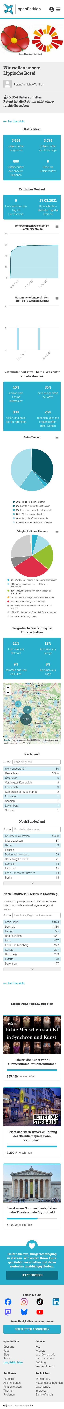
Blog (6, 1354)
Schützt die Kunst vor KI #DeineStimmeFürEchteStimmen (32, 1062)
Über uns (8, 1346)
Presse (7, 1358)
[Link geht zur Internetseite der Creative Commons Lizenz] (5, 1405)
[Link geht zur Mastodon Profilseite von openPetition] (8, 1312)
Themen (8, 1390)
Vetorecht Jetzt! (44, 1366)
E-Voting (40, 1362)
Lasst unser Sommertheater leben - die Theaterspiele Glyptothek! (32, 1210)
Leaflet (7, 740)
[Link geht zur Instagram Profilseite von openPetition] (24, 1301)
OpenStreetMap (51, 740)
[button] (52, 9)
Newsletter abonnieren (32, 1329)
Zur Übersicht (16, 121)
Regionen (9, 1394)
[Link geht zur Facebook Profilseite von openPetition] (8, 1301)
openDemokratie (45, 1354)
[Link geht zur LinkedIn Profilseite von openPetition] (56, 1301)
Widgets (40, 1350)
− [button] (8, 692)
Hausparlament (44, 1358)
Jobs (6, 1350)
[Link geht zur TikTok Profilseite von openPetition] (40, 1301)
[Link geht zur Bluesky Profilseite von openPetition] (24, 1312)
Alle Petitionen (12, 1382)
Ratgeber (8, 1378)
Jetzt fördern (32, 1275)
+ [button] (8, 687)
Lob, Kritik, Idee (13, 1362)
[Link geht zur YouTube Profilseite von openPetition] (40, 1312)
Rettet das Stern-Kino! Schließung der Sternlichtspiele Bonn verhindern (32, 1136)
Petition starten (12, 1386)
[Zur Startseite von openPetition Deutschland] (22, 9)
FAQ (37, 1346)
